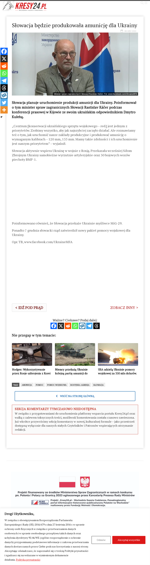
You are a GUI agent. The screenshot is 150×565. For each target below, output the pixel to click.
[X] (61, 326)
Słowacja (98, 385)
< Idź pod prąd (29, 307)
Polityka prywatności (28, 559)
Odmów (101, 540)
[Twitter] (4, 102)
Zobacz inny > (124, 307)
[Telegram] (89, 326)
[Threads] (96, 326)
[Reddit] (68, 326)
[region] (75, 536)
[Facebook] (53, 326)
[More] (4, 110)
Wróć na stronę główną (76, 396)
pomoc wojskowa (57, 385)
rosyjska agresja (79, 385)
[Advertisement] (75, 192)
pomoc (39, 385)
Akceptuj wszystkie (129, 540)
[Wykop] (82, 326)
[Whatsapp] (75, 326)
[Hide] (1, 117)
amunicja (27, 385)
